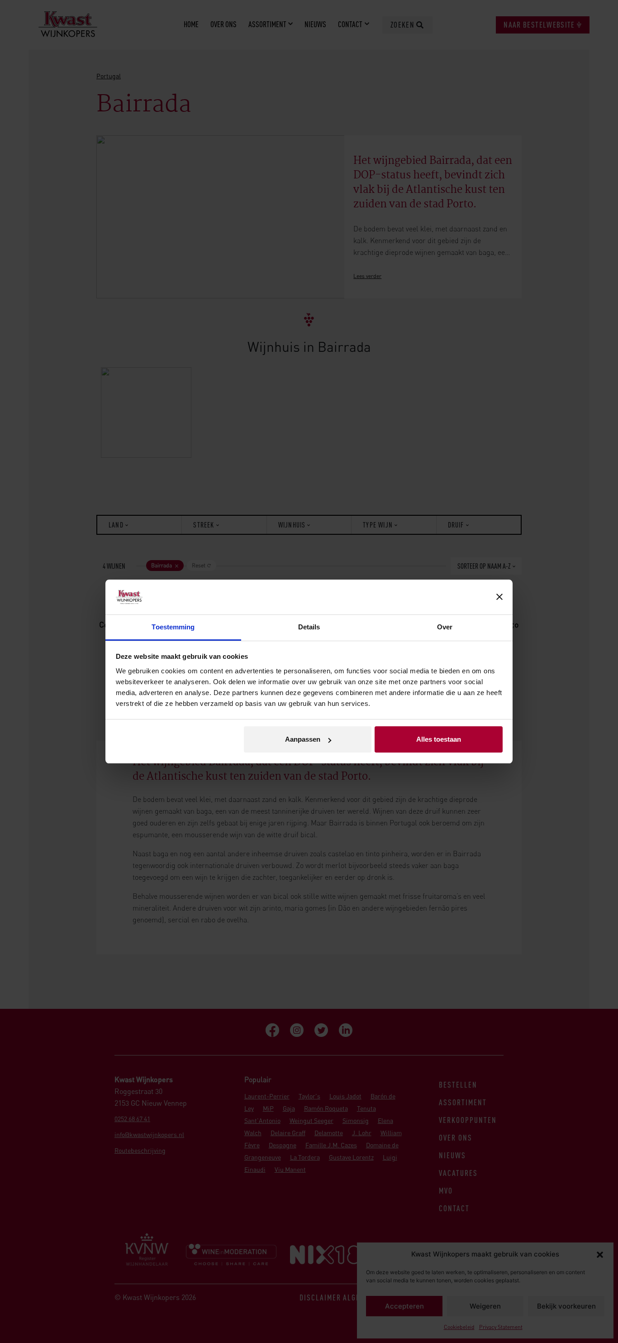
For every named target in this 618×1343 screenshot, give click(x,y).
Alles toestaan (438, 739)
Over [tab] (444, 627)
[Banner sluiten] (499, 597)
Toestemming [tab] (173, 627)
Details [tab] (309, 627)
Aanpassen (302, 739)
